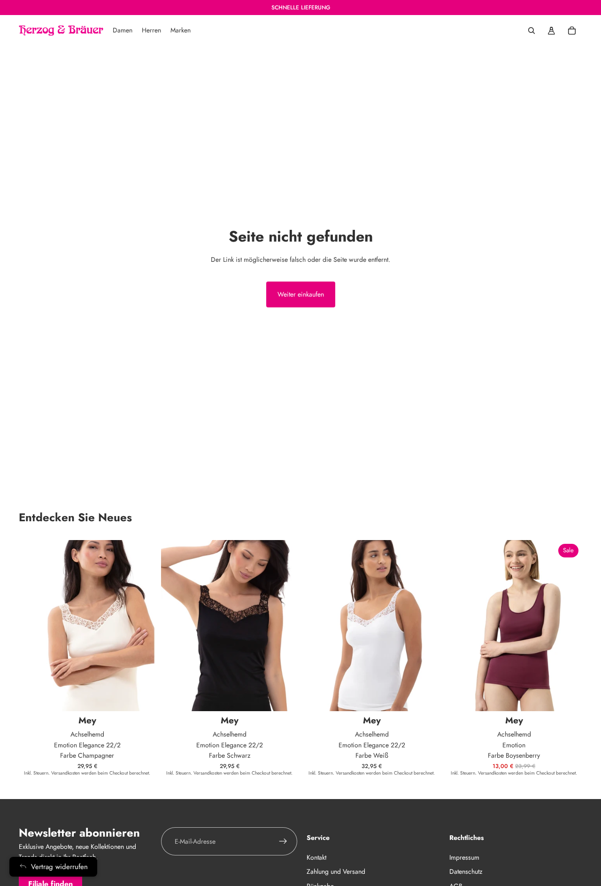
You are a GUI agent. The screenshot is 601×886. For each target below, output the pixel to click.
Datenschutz (465, 871)
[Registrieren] (283, 841)
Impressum (464, 857)
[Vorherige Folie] (460, 625)
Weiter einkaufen (300, 294)
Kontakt (316, 857)
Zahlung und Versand (336, 871)
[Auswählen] (140, 696)
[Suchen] (531, 30)
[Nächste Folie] (568, 625)
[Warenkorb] (572, 30)
